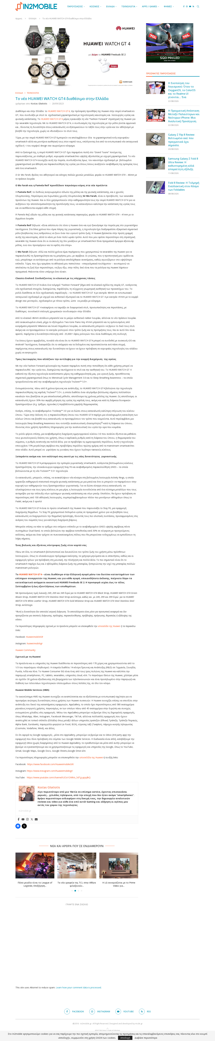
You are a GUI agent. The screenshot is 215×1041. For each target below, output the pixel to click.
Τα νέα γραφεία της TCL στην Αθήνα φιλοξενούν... (35, 884)
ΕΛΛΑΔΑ (110, 6)
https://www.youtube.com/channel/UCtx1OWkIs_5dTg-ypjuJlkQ (58, 777)
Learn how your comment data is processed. (79, 987)
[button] (19, 872)
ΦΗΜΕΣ (168, 6)
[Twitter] (31, 819)
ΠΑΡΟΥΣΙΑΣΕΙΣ (75, 6)
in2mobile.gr (25, 810)
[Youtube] (190, 6)
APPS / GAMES (149, 6)
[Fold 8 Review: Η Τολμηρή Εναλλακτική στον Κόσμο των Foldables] (155, 187)
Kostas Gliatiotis (39, 103)
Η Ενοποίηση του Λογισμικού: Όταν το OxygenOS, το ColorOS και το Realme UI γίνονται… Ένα (181, 90)
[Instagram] (187, 6)
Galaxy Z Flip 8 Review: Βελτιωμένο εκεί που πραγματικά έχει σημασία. (181, 140)
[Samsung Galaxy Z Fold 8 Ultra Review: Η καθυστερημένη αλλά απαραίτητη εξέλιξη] (155, 163)
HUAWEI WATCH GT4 (59, 111)
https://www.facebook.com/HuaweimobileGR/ (50, 764)
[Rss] (193, 6)
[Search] (198, 6)
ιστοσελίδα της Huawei (91, 757)
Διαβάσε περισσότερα (146, 1038)
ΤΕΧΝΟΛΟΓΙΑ (128, 6)
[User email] (36, 819)
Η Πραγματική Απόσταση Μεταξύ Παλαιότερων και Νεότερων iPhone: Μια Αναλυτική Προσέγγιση (184, 116)
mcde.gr (139, 1023)
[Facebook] (183, 6)
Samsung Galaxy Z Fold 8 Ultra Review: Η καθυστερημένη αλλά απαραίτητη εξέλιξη (183, 164)
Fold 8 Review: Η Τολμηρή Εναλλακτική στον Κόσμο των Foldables (183, 186)
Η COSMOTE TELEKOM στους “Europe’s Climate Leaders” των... (119, 884)
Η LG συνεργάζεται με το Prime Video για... (76, 884)
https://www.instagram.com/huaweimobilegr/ (49, 770)
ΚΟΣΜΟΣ (94, 6)
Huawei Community (25, 650)
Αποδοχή (125, 1037)
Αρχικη (18, 18)
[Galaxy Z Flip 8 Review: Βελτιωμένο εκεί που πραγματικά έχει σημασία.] (155, 139)
